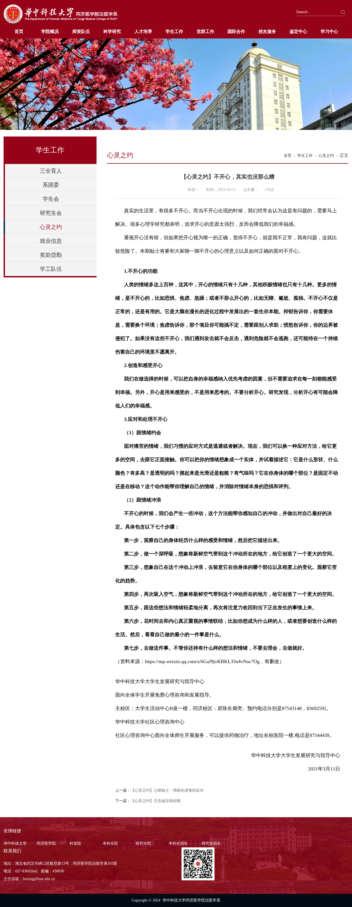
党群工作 (205, 31)
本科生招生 (178, 843)
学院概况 (50, 31)
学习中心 (329, 31)
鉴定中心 (298, 31)
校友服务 (267, 31)
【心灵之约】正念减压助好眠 (156, 801)
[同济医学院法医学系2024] (60, 22)
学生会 (51, 199)
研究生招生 (211, 843)
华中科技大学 (15, 843)
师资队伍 (81, 31)
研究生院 (143, 843)
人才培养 (143, 31)
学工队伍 (51, 269)
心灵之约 (51, 227)
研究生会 (51, 213)
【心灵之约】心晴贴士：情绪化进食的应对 (167, 790)
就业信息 (51, 241)
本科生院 (110, 843)
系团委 (51, 185)
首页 (19, 31)
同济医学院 (46, 843)
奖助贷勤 (51, 255)
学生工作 (174, 31)
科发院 (75, 843)
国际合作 (236, 31)
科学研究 (112, 31)
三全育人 (51, 171)
